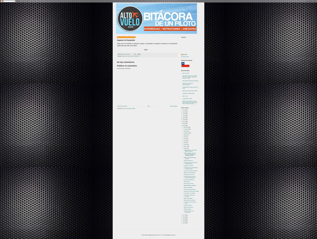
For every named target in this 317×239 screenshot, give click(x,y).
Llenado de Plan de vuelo (189, 200)
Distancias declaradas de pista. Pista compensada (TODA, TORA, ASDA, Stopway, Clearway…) (190, 102)
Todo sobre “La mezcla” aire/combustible (187, 84)
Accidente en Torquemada (188, 93)
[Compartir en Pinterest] (140, 54)
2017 (184, 215)
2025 (184, 112)
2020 (184, 121)
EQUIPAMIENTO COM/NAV (190, 185)
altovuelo (185, 54)
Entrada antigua (173, 106)
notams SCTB (187, 181)
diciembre (186, 127)
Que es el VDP (185, 73)
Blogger (173, 235)
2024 (184, 114)
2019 (184, 123)
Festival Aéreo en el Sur (189, 174)
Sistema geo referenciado (189, 172)
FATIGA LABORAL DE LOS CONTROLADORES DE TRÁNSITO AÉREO (190, 154)
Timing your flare (187, 209)
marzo (185, 144)
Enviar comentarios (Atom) (129, 108)
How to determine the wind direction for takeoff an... (190, 177)
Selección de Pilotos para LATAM (189, 90)
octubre (185, 131)
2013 (184, 222)
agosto (185, 135)
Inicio (148, 106)
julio (185, 136)
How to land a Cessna (189, 183)
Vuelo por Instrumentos (134, 56)
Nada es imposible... (188, 187)
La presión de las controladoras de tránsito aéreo (191, 168)
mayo (185, 140)
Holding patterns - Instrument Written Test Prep (190, 151)
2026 (184, 110)
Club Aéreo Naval (188, 205)
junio (185, 138)
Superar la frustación (188, 207)
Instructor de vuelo (125, 56)
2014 (184, 220)
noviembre (186, 129)
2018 (184, 125)
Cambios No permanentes (189, 189)
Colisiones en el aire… (189, 165)
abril (185, 142)
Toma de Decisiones (188, 160)
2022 (184, 117)
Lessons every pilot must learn (190, 170)
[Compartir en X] (137, 54)
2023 (184, 115)
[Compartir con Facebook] (138, 54)
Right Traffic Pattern (188, 198)
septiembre (186, 133)
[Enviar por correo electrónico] (134, 54)
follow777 (159, 235)
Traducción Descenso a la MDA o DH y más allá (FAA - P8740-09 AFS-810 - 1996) (189, 77)
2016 (184, 217)
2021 (184, 119)
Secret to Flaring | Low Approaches (189, 211)
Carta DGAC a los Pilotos (189, 193)
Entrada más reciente (122, 106)
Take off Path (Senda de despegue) (190, 80)
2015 (184, 219)
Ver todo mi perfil (185, 56)
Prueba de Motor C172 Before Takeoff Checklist (190, 163)
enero (185, 148)
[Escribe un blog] (135, 54)
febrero (185, 146)
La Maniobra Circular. (187, 98)
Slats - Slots (185, 96)
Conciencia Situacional (189, 179)
